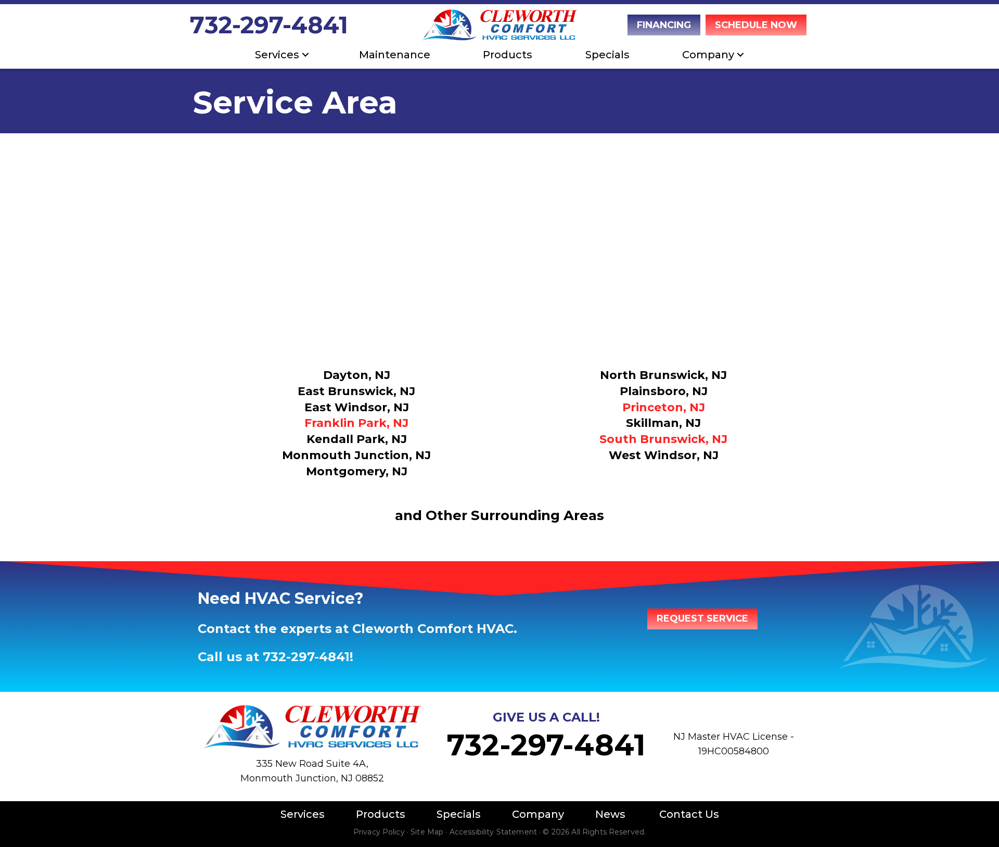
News (610, 814)
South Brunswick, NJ (663, 439)
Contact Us (689, 814)
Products (507, 54)
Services (277, 54)
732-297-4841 (269, 24)
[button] (305, 54)
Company (538, 814)
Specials (607, 54)
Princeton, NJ (663, 407)
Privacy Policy (379, 832)
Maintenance (394, 54)
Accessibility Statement (493, 832)
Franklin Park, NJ (356, 423)
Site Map (427, 832)
